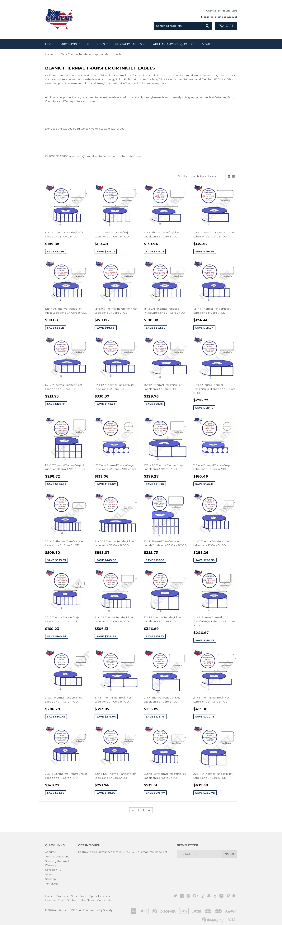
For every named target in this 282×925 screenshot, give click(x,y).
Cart (229, 25)
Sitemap (50, 878)
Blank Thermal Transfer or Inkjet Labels (84, 54)
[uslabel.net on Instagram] (202, 896)
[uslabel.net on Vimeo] (228, 896)
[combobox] (183, 26)
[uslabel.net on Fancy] (233, 896)
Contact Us (104, 900)
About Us (50, 851)
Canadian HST (54, 869)
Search (49, 874)
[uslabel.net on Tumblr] (215, 896)
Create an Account (226, 17)
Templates (51, 883)
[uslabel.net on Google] (195, 896)
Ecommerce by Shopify (97, 910)
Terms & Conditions (57, 856)
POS (74, 910)
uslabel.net (61, 910)
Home (49, 44)
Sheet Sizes (96, 44)
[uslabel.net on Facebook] (182, 896)
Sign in (205, 17)
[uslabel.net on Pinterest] (188, 896)
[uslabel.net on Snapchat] (209, 896)
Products (69, 44)
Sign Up (229, 854)
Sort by (183, 176)
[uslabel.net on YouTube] (221, 896)
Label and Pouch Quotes (172, 44)
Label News (86, 900)
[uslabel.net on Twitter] (175, 896)
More (206, 44)
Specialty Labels (129, 44)
